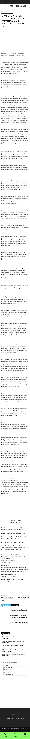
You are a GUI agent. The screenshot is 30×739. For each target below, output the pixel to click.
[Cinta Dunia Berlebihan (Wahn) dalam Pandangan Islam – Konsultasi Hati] (4, 610)
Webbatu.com (15, 730)
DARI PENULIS (15, 605)
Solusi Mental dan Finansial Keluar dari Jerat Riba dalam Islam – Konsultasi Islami (14, 650)
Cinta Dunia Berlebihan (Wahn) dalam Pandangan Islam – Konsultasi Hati (14, 637)
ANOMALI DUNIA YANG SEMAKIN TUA (23, 598)
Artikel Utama (9, 11)
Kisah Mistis (14, 579)
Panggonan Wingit (5, 581)
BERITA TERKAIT (6, 605)
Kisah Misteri (8, 579)
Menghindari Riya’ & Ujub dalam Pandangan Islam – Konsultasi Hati (13, 642)
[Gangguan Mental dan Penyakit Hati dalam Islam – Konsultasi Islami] (4, 624)
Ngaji (11, 13)
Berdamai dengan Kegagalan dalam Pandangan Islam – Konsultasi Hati (14, 655)
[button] (28, 2)
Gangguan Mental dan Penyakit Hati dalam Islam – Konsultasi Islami (13, 646)
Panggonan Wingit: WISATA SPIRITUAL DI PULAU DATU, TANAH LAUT (7, 599)
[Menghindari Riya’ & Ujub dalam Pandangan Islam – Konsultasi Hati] (4, 617)
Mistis (8, 13)
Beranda (3, 11)
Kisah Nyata (20, 579)
